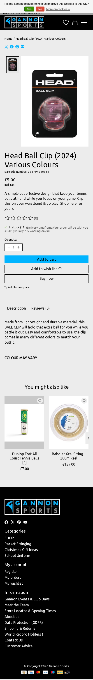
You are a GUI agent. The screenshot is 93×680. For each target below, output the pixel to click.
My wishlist (14, 583)
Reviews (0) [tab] (40, 308)
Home (8, 38)
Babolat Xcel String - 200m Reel (68, 456)
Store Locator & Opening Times (30, 611)
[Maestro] (53, 673)
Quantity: (11, 239)
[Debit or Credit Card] (67, 673)
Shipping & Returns (20, 628)
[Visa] (46, 673)
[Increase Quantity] (18, 247)
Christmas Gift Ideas (21, 550)
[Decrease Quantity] (9, 247)
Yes (29, 9)
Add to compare (19, 287)
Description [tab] (16, 308)
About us (12, 617)
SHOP (9, 538)
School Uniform (17, 556)
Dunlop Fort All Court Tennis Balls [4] (24, 458)
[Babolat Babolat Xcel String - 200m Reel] (68, 422)
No (40, 9)
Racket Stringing (18, 544)
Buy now (46, 278)
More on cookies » (58, 9)
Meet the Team (17, 605)
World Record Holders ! (24, 634)
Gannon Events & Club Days (27, 599)
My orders (13, 577)
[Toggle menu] (83, 22)
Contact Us (14, 640)
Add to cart (46, 259)
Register (11, 572)
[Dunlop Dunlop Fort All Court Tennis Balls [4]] (24, 422)
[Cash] (24, 673)
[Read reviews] (19, 218)
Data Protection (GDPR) (24, 622)
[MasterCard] (38, 673)
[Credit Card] (31, 673)
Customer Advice (19, 646)
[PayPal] (60, 673)
